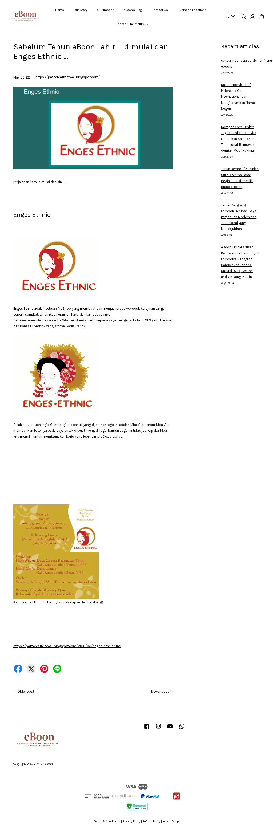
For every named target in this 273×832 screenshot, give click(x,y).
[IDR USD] (228, 17)
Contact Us (159, 10)
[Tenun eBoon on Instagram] (158, 729)
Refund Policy (151, 821)
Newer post (160, 691)
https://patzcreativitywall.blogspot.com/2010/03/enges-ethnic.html (67, 646)
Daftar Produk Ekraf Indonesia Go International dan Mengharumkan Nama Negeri (238, 96)
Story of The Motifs (130, 24)
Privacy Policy (131, 821)
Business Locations (192, 10)
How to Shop (171, 821)
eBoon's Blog (132, 10)
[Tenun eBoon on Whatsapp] (182, 729)
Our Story (80, 10)
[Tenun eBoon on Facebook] (147, 729)
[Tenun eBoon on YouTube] (170, 729)
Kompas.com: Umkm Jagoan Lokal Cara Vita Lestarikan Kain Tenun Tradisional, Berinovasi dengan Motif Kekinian (238, 138)
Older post (26, 691)
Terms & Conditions (107, 821)
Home (59, 10)
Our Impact (105, 10)
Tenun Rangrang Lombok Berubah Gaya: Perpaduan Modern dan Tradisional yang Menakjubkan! (239, 217)
